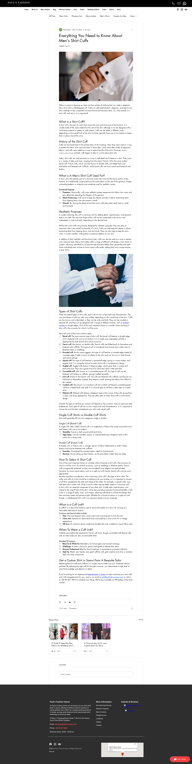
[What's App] (184, 3)
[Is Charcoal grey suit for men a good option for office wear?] (96, 631)
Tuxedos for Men (120, 16)
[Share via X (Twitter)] (65, 602)
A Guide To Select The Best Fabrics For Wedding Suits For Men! (63, 644)
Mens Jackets (91, 16)
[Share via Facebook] (60, 602)
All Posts (52, 16)
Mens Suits (63, 16)
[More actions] (132, 30)
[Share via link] (75, 602)
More (132, 16)
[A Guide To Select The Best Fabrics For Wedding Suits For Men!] (63, 631)
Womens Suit (77, 16)
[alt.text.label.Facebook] (177, 9)
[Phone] (173, 3)
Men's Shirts (105, 16)
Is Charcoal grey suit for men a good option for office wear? (95, 644)
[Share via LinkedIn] (70, 602)
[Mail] (179, 3)
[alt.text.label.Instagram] (181, 9)
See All (141, 620)
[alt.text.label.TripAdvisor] (185, 9)
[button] (45, 9)
